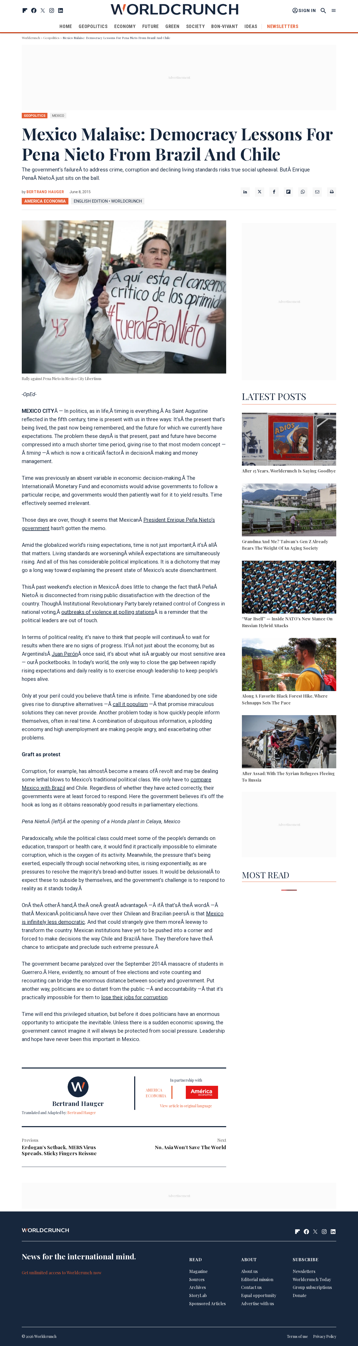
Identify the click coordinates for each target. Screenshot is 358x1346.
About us (249, 1271)
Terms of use (297, 1336)
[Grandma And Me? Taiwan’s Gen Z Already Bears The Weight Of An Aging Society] (289, 510)
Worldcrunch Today (312, 1279)
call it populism (130, 704)
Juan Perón (65, 654)
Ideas (251, 26)
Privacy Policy (324, 1336)
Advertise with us (257, 1303)
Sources (196, 1279)
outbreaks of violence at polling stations (107, 612)
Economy (125, 26)
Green (172, 26)
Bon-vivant (224, 26)
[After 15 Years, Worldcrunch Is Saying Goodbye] (289, 440)
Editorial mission (257, 1279)
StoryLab (198, 1295)
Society (195, 26)
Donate (299, 1295)
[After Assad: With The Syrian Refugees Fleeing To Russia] (289, 742)
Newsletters (283, 26)
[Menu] (333, 10)
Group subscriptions (312, 1287)
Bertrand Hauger (45, 192)
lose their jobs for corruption (134, 997)
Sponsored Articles (207, 1303)
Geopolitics (93, 26)
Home (65, 26)
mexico (58, 116)
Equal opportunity (258, 1295)
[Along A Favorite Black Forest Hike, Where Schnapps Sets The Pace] (289, 665)
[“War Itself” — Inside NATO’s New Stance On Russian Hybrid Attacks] (289, 588)
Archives (197, 1287)
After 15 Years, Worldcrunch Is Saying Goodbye (289, 471)
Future (150, 26)
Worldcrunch (31, 38)
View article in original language (186, 1105)
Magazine (198, 1271)
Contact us (251, 1287)
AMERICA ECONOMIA (45, 201)
